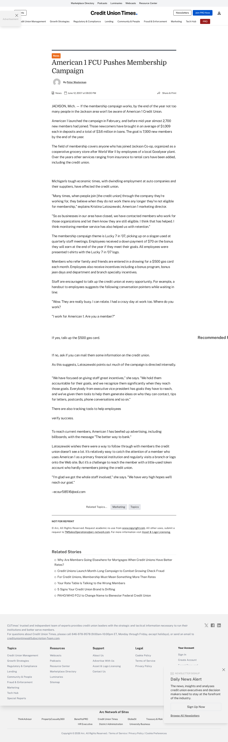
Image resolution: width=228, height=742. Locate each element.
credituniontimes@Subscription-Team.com (33, 638)
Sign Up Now (196, 707)
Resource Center (148, 3)
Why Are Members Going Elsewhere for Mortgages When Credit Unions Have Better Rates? (113, 562)
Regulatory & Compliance (22, 666)
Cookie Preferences (156, 733)
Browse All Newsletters (185, 715)
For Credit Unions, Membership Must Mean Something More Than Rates (106, 577)
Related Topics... (96, 507)
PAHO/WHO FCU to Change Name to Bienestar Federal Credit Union (104, 595)
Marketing (13, 687)
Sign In (182, 654)
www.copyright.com (133, 528)
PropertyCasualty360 (53, 719)
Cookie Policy (143, 655)
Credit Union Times (108, 719)
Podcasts (102, 3)
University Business (140, 724)
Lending (12, 671)
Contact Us (99, 671)
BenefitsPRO (81, 719)
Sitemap (55, 682)
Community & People (19, 676)
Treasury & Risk (154, 719)
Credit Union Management (22, 655)
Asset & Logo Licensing (107, 666)
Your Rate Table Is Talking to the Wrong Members (91, 583)
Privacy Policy (143, 666)
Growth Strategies (18, 660)
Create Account (187, 659)
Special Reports (16, 698)
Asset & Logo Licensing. (156, 532)
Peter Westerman (76, 82)
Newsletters (182, 12)
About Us (98, 655)
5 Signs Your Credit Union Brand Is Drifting (86, 589)
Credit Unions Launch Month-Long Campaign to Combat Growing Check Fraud (110, 571)
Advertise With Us (103, 660)
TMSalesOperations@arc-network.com (87, 532)
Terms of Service (145, 660)
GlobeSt (132, 719)
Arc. (83, 733)
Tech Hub (12, 692)
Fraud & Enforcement (20, 682)
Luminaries (116, 3)
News (56, 55)
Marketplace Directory (82, 3)
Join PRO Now (202, 12)
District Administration (111, 724)
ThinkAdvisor (25, 719)
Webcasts (131, 3)
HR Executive (85, 724)
